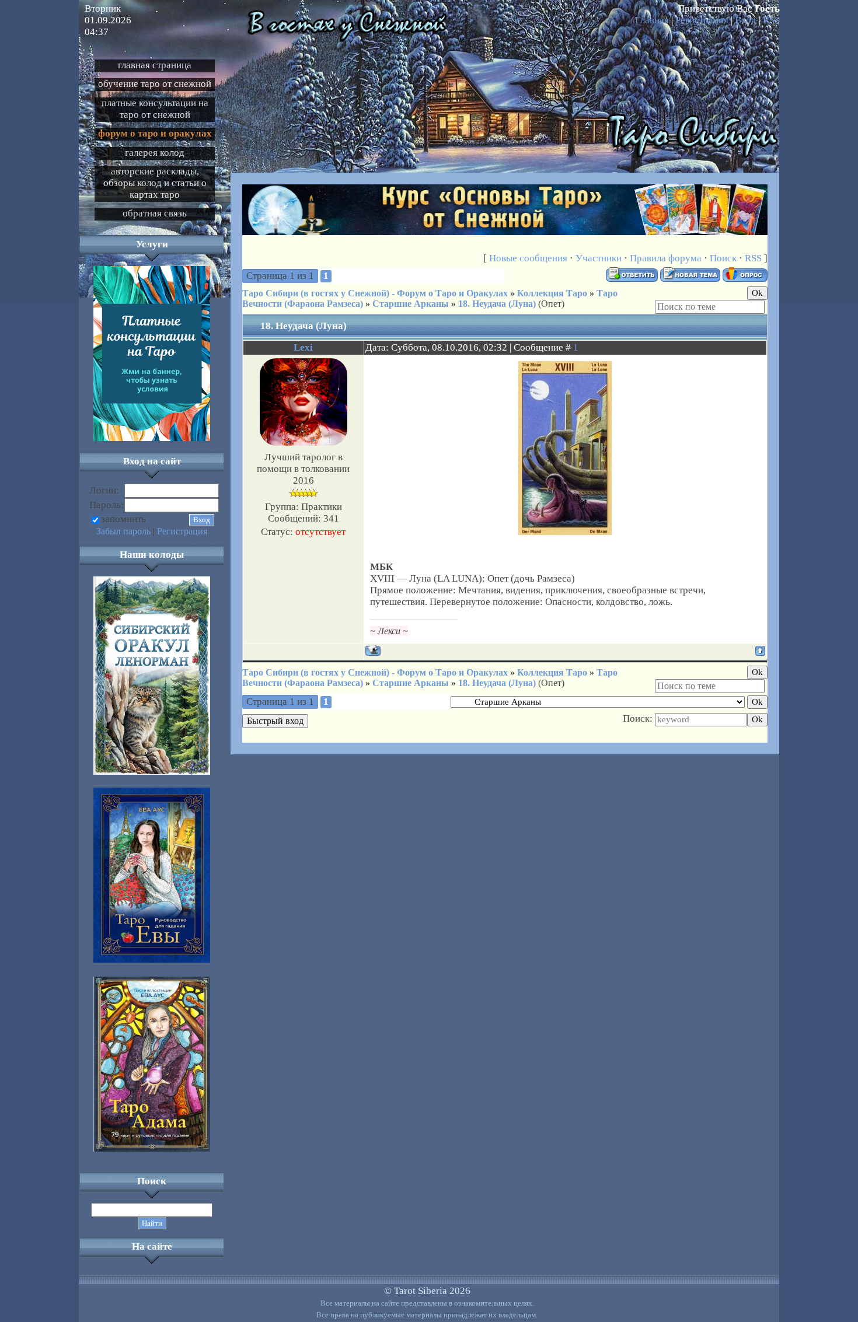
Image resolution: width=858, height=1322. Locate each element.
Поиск (723, 258)
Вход (745, 20)
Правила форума (666, 258)
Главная (652, 20)
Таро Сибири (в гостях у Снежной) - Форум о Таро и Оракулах (375, 293)
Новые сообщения (528, 258)
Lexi (303, 347)
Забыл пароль (123, 531)
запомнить (123, 518)
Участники (599, 258)
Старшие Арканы (410, 304)
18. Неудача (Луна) (497, 304)
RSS (771, 20)
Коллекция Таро (552, 293)
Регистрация (701, 20)
